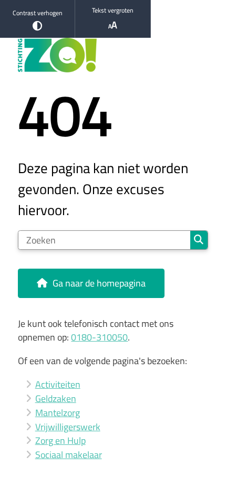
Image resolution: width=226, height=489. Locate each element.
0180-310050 (99, 337)
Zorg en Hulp (60, 440)
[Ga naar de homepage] (113, 55)
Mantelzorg (57, 412)
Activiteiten (57, 384)
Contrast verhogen (38, 13)
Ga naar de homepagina (99, 283)
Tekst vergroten (112, 10)
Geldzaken (55, 398)
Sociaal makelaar (68, 454)
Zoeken (199, 240)
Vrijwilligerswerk (67, 426)
